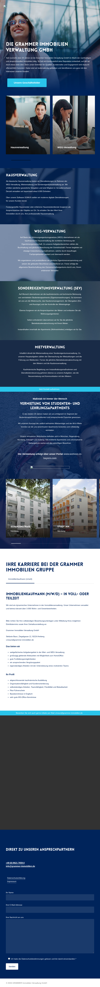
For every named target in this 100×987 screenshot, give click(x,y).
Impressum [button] (11, 881)
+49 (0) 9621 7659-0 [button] (15, 863)
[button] (27, 82)
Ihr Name (10, 892)
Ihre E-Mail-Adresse (14, 905)
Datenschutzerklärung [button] (16, 878)
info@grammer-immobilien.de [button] (20, 866)
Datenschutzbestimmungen (32, 959)
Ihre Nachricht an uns (15, 917)
